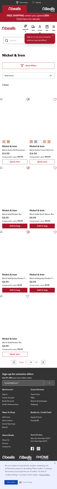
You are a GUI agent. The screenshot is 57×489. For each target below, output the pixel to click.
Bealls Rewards (8, 401)
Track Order (35, 394)
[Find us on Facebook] (32, 448)
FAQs (33, 398)
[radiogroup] (6, 141)
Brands (5, 427)
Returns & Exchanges (39, 401)
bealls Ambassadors (10, 404)
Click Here (22, 19)
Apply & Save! (36, 417)
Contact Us (6, 447)
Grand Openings (8, 424)
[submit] (49, 383)
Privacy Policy (44, 475)
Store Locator (7, 421)
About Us (5, 440)
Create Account (8, 398)
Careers (5, 443)
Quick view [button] (18, 162)
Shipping (34, 404)
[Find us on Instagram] (38, 448)
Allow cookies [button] (11, 482)
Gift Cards (6, 417)
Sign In (4, 394)
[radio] (4, 141)
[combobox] (28, 75)
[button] (26, 482)
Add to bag (18, 226)
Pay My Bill (35, 421)
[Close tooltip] (53, 35)
